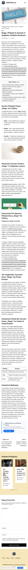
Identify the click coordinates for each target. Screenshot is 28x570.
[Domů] (2, 26)
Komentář (5, 508)
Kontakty (17, 558)
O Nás (12, 558)
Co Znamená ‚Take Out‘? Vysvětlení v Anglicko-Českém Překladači (7, 443)
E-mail (4, 535)
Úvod (3, 558)
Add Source (20, 567)
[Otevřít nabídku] (25, 2)
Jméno (4, 528)
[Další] (24, 474)
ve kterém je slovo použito (14, 228)
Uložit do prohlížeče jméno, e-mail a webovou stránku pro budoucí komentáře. (13, 539)
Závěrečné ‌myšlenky (7, 100)
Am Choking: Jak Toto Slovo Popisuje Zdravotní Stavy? (6, 475)
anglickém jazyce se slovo (10, 184)
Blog (3, 30)
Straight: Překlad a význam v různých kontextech (21, 442)
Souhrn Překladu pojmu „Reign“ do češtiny (13, 84)
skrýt (18, 82)
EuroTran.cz (5, 38)
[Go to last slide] (4, 474)
